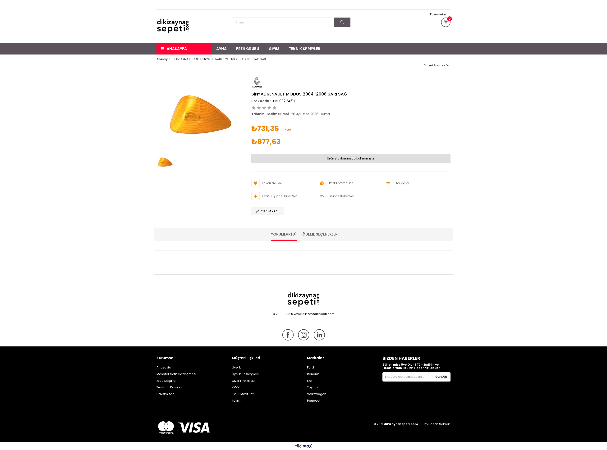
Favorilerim (438, 14)
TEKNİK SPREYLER (304, 48)
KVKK (236, 387)
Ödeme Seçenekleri (320, 234)
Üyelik (236, 367)
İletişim (237, 400)
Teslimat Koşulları (169, 387)
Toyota (312, 387)
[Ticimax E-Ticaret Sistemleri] (303, 446)
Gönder (441, 377)
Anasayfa (177, 48)
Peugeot (313, 400)
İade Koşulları (166, 380)
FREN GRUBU (247, 48)
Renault (313, 374)
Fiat (309, 380)
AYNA (221, 48)
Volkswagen (316, 394)
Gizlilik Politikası (243, 380)
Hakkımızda (165, 394)
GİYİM (274, 48)
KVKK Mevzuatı (243, 394)
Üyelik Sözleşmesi (245, 374)
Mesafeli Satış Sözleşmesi (176, 374)
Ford (310, 367)
